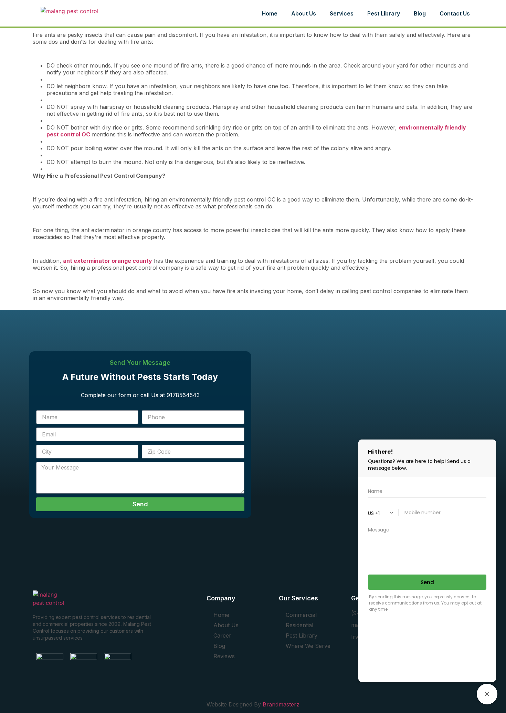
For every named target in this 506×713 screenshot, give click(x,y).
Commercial (301, 614)
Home (269, 13)
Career (222, 635)
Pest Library (301, 635)
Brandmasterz (281, 704)
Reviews (224, 656)
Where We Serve (308, 645)
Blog (219, 645)
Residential (299, 625)
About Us (303, 13)
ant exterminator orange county (107, 260)
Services (342, 13)
